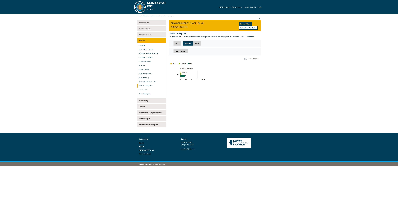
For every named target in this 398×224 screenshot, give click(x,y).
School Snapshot (144, 23)
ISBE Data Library (224, 7)
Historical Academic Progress (148, 125)
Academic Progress (145, 29)
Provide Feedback (145, 154)
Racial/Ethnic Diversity (146, 49)
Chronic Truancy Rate (145, 86)
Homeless (142, 65)
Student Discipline (144, 94)
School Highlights (144, 119)
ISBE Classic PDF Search (146, 150)
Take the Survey (237, 7)
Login (259, 7)
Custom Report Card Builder (248, 28)
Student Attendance (145, 74)
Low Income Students (145, 57)
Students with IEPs (145, 61)
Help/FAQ (253, 7)
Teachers (142, 107)
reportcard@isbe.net (187, 149)
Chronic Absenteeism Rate (147, 82)
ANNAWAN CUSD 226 (179, 27)
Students (142, 40)
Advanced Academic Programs (148, 53)
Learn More (249, 37)
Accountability (143, 101)
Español (246, 7)
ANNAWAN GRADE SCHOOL (148, 16)
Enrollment (142, 45)
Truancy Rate (143, 90)
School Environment (145, 35)
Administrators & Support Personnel (150, 113)
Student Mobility (144, 78)
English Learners (144, 70)
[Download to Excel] (259, 18)
